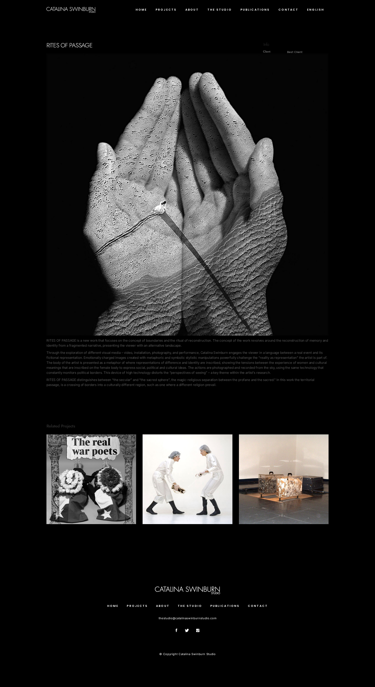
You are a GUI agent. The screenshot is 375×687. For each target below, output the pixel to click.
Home (112, 606)
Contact (258, 606)
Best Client (294, 52)
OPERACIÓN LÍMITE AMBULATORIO (187, 476)
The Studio (190, 606)
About (162, 606)
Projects (91, 483)
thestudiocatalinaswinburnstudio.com (187, 618)
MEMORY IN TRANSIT (284, 476)
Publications (225, 606)
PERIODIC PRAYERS (91, 476)
